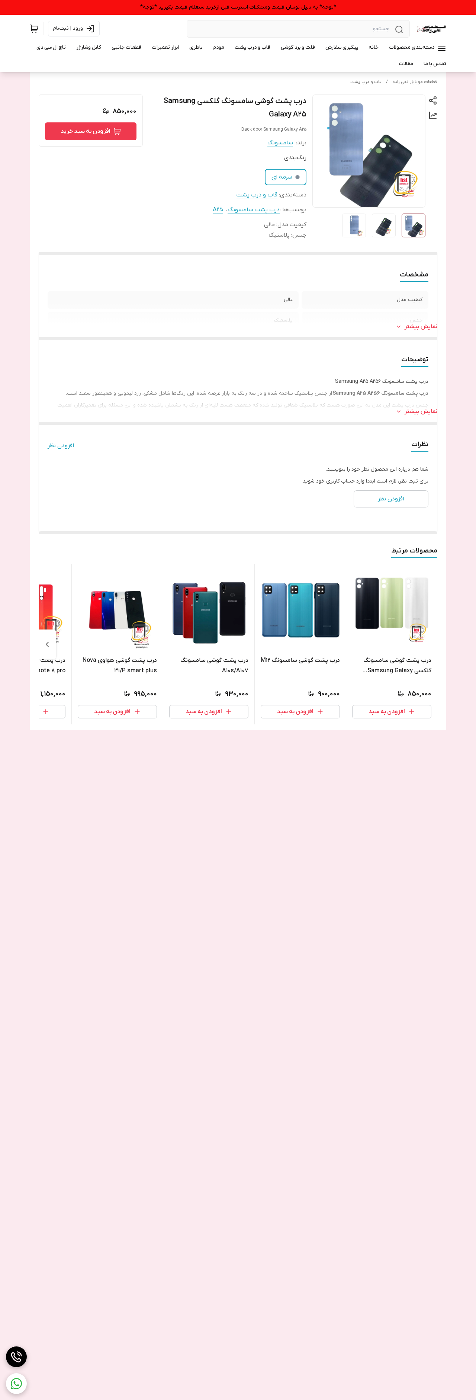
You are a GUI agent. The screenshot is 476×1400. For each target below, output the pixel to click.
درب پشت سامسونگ (254, 210)
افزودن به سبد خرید (85, 131)
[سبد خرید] (34, 28)
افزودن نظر (61, 445)
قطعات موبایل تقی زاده (414, 82)
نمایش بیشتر (421, 326)
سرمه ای (281, 177)
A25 (218, 210)
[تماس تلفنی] (16, 1356)
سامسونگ (280, 143)
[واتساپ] (16, 1383)
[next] (47, 644)
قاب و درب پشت (366, 82)
